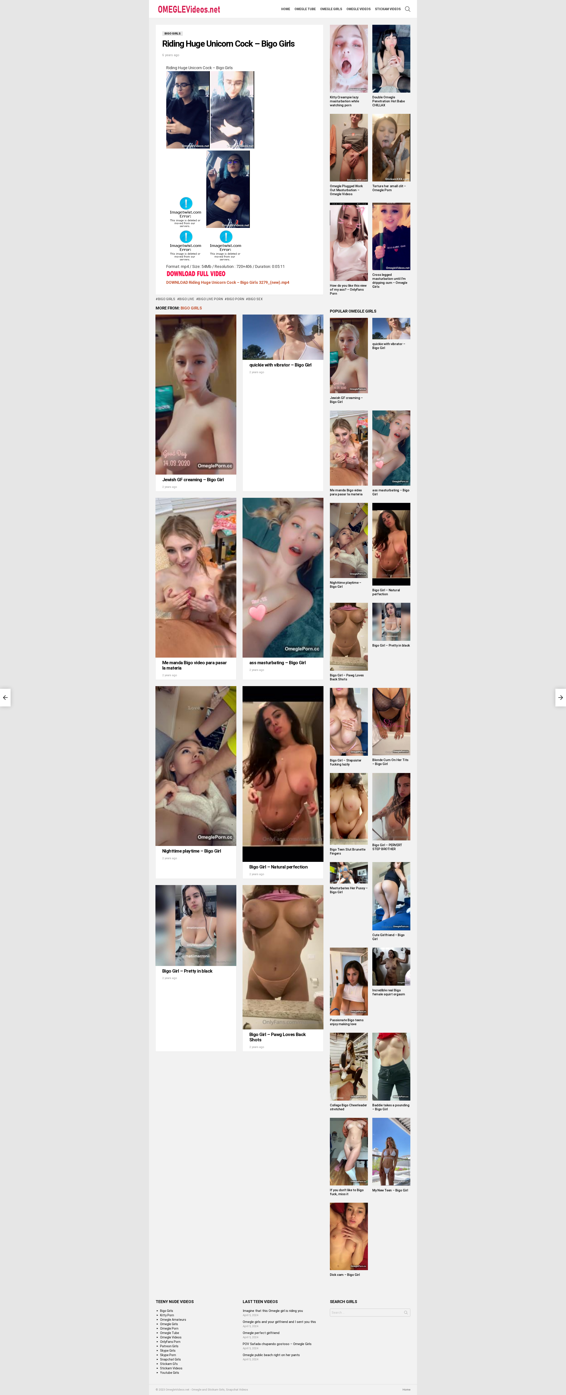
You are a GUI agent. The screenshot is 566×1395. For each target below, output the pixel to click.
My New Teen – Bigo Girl (390, 1190)
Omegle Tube (305, 9)
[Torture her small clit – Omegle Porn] (391, 147)
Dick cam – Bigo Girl (345, 1275)
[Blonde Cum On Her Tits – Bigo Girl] (391, 722)
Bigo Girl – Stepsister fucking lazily (345, 762)
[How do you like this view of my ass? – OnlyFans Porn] (349, 242)
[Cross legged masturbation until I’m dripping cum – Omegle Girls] (391, 236)
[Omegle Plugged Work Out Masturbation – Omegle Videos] (349, 147)
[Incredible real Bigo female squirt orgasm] (391, 967)
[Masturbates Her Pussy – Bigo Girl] (349, 872)
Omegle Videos (358, 9)
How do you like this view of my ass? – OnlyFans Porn (348, 290)
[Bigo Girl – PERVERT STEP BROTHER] (391, 807)
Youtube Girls (169, 1372)
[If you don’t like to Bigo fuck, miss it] (349, 1151)
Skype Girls (168, 1350)
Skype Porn (168, 1355)
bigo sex (255, 299)
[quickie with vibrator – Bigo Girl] (283, 337)
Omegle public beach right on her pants (271, 1355)
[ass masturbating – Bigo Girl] (283, 578)
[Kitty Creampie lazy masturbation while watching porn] (349, 59)
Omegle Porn (169, 1328)
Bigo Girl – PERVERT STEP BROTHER (387, 847)
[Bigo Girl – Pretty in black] (195, 925)
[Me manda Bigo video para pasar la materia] (195, 578)
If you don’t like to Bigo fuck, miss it (347, 1192)
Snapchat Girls (170, 1359)
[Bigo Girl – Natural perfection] (283, 774)
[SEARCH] (407, 9)
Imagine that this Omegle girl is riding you (273, 1311)
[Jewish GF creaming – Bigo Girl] (195, 395)
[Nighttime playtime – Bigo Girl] (195, 766)
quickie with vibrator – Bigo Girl (280, 365)
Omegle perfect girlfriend (261, 1333)
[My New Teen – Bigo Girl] (391, 1152)
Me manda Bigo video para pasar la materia (194, 665)
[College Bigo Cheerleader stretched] (349, 1067)
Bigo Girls (191, 308)
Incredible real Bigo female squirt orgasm (388, 992)
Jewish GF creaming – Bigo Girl (193, 479)
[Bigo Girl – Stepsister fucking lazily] (349, 722)
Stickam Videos (388, 9)
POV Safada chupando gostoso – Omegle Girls (277, 1344)
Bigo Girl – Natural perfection (278, 867)
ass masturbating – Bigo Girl (277, 662)
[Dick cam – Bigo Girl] (349, 1236)
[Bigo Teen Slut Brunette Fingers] (349, 809)
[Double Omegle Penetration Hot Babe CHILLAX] (391, 59)
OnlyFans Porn (170, 1341)
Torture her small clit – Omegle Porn (389, 188)
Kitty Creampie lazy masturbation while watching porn (344, 101)
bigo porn (235, 299)
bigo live (186, 299)
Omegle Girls (331, 9)
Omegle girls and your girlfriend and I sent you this (279, 1322)
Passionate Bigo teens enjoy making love (346, 1022)
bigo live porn (210, 299)
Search (406, 1313)
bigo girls (166, 299)
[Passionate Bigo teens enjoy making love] (349, 981)
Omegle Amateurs (173, 1319)
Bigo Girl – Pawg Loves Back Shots (277, 1037)
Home (285, 9)
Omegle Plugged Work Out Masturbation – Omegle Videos (346, 190)
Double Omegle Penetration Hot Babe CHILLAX (388, 101)
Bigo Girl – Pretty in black (187, 971)
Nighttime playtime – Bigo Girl (191, 851)
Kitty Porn (167, 1315)
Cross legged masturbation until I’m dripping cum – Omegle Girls (389, 281)
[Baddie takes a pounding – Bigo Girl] (391, 1067)
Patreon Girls (169, 1346)
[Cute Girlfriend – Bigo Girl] (391, 896)
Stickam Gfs (169, 1364)
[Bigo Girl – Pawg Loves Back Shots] (283, 957)
